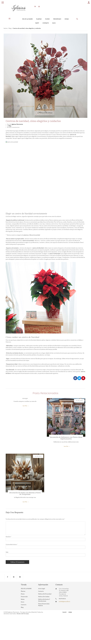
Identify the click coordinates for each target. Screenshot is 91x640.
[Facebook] (7, 577)
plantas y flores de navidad (32, 235)
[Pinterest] (14, 577)
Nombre (8, 536)
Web (7, 552)
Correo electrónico (12, 544)
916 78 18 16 (62, 598)
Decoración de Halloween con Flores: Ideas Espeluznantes (66, 438)
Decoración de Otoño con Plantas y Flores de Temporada (25, 493)
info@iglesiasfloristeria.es (64, 601)
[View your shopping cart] (35, 6)
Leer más (25, 405)
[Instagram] (20, 577)
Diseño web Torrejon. (22, 613)
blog (10, 28)
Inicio (5, 28)
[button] (9, 18)
